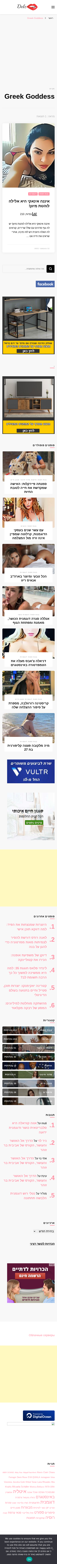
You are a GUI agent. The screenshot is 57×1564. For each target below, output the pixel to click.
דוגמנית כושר (23, 614)
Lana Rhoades (44, 1482)
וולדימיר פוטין (17, 1503)
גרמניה (18, 1497)
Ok (29, 1559)
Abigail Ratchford (29, 1472)
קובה (5, 1513)
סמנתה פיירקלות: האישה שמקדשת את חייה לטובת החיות (28, 488)
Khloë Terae (31, 1482)
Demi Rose (22, 1477)
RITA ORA (50, 1487)
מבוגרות (26, 1507)
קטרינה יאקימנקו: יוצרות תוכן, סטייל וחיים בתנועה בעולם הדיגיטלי (25, 990)
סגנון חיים (15, 480)
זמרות (8, 1502)
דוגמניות (33, 194)
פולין (31, 1513)
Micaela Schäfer (20, 1486)
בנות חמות (44, 194)
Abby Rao (18, 1472)
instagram (45, 1477)
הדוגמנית (34, 1502)
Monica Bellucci (37, 1487)
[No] (53, 1549)
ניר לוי (42, 1140)
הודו (26, 1503)
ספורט (39, 1512)
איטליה (19, 1491)
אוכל (35, 1492)
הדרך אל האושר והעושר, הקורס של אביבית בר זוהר (25, 1145)
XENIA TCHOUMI (46, 1492)
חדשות (34, 480)
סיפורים (50, 1512)
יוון (47, 1507)
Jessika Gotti (19, 1482)
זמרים (52, 1508)
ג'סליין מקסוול (29, 1497)
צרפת (11, 1512)
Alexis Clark (42, 1472)
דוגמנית (47, 1502)
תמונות (30, 1517)
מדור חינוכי (25, 480)
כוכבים (24, 526)
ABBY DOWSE (8, 1472)
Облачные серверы (42, 1335)
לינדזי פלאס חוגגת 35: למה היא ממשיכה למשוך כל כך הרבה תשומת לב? (27, 972)
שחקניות (40, 1518)
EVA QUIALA (34, 1477)
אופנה (29, 1492)
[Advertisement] (28, 51)
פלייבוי (25, 1513)
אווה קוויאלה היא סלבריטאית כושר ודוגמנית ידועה (28, 1127)
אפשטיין (8, 1492)
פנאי (18, 1512)
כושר (43, 1508)
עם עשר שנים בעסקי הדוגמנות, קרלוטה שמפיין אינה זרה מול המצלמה (28, 534)
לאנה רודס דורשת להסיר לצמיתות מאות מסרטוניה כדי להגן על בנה (26, 942)
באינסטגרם (45, 1497)
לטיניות (37, 1507)
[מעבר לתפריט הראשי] (53, 7)
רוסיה (50, 1517)
